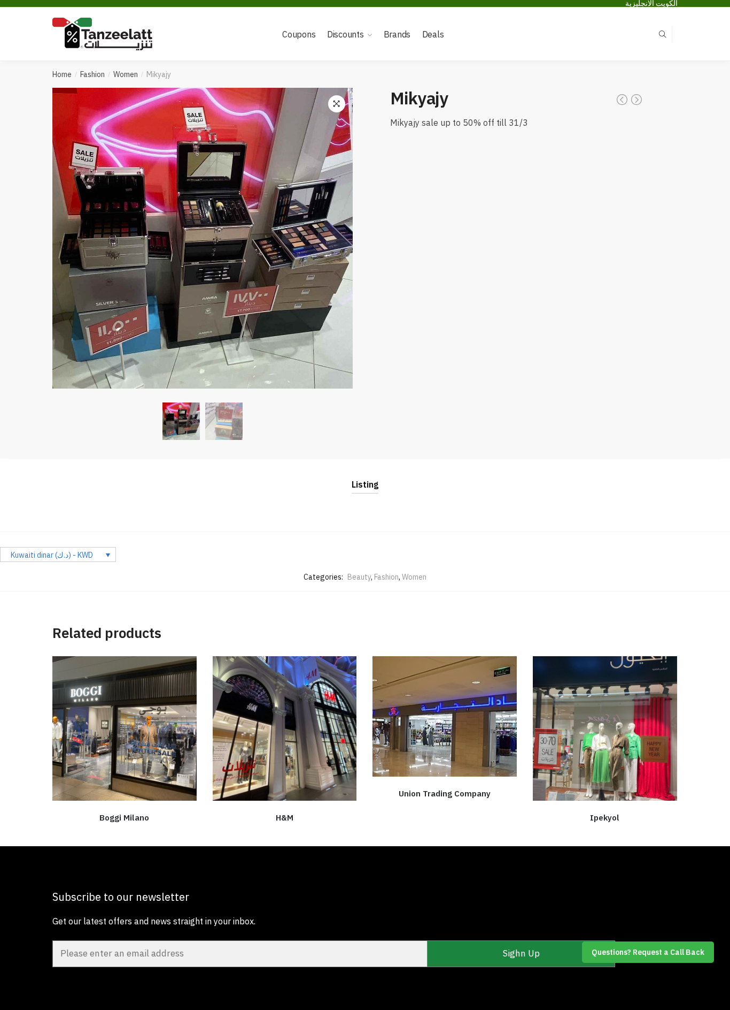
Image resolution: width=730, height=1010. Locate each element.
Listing (365, 484)
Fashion (92, 74)
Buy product (124, 834)
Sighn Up (521, 953)
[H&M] (285, 728)
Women (125, 74)
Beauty (359, 577)
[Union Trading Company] (444, 716)
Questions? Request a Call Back (648, 952)
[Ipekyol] (605, 728)
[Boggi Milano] (124, 728)
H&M (284, 817)
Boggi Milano (124, 817)
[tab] (365, 476)
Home (62, 74)
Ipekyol (604, 817)
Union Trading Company (445, 793)
